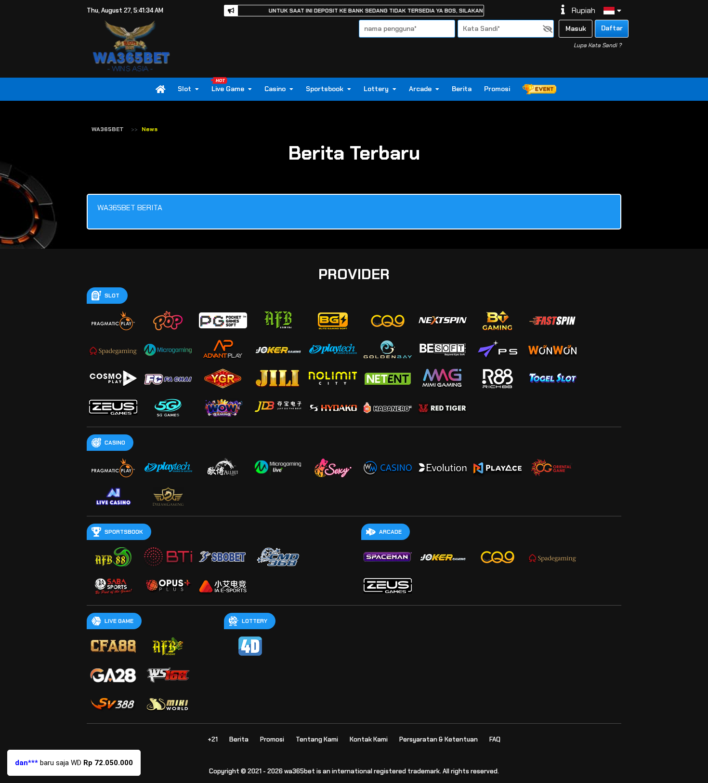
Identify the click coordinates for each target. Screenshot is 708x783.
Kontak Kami (369, 739)
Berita (462, 89)
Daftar (612, 28)
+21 (213, 739)
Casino (275, 89)
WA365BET (108, 129)
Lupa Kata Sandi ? (597, 45)
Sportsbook (324, 89)
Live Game (227, 89)
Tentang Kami (317, 739)
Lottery (376, 89)
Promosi (497, 89)
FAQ (494, 739)
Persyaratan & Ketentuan (438, 739)
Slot (184, 89)
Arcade (420, 89)
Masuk (575, 28)
